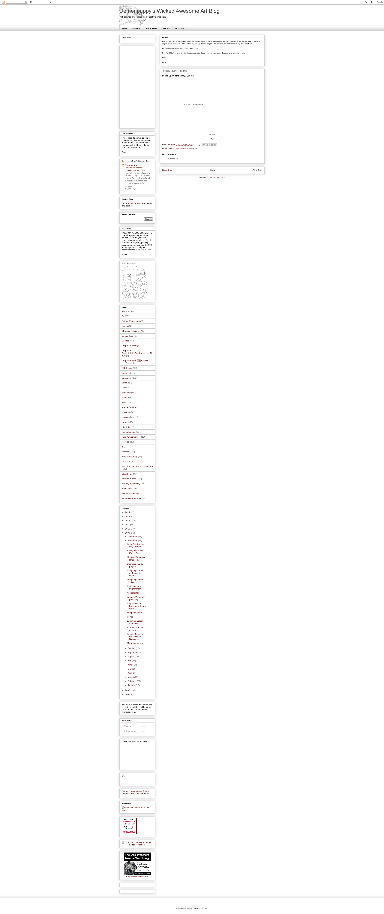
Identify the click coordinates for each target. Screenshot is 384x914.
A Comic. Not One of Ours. (135, 628)
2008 (127, 690)
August (131, 656)
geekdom (126, 392)
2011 (127, 524)
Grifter (130, 617)
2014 (127, 512)
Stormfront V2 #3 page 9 (135, 565)
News (124, 422)
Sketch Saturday (129, 456)
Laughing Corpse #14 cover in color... (135, 573)
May (130, 669)
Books (125, 326)
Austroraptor (133, 593)
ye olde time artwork (131, 498)
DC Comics (127, 368)
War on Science (129, 493)
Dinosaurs (126, 378)
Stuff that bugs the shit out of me (137, 466)
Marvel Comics (129, 407)
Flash (124, 387)
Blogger (204, 908)
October (132, 648)
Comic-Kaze (127, 336)
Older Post (257, 170)
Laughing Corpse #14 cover (135, 622)
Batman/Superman (131, 321)
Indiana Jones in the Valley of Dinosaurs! (135, 636)
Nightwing (126, 427)
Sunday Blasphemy (131, 483)
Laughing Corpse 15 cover (135, 580)
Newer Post (167, 170)
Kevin (124, 402)
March (131, 677)
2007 (127, 694)
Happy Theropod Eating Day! (135, 551)
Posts (128, 726)
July (130, 660)
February (132, 681)
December (133, 536)
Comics (125, 341)
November (133, 540)
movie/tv (183, 148)
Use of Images (152, 28)
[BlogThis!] (206, 144)
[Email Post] (199, 145)
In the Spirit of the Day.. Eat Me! (135, 545)
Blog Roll (166, 28)
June (130, 665)
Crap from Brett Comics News (137, 353)
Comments (130, 731)
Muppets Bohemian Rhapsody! (136, 558)
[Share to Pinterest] (215, 144)
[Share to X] (209, 144)
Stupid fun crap (192, 148)
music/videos (128, 417)
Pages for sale (128, 432)
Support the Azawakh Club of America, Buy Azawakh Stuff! (135, 792)
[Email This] (203, 144)
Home (124, 28)
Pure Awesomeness (131, 437)
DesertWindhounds (131, 203)
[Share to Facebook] (212, 144)
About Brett (136, 28)
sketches (126, 461)
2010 (127, 529)
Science (125, 451)
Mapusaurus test (135, 643)
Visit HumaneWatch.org (137, 876)
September (133, 652)
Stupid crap (127, 474)
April (130, 673)
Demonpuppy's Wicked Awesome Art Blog (169, 11)
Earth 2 (125, 382)
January (132, 685)
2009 (127, 533)
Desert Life (127, 373)
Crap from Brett (173, 148)
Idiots (124, 397)
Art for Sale (179, 28)
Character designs (130, 331)
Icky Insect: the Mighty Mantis (134, 587)
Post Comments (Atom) (217, 177)
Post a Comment (172, 158)
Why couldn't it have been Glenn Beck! (136, 606)
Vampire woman (134, 612)
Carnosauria (131, 165)
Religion (125, 442)
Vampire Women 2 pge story (136, 598)
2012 (127, 520)
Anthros (125, 311)
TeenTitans (127, 488)
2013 (127, 516)
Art (123, 316)
